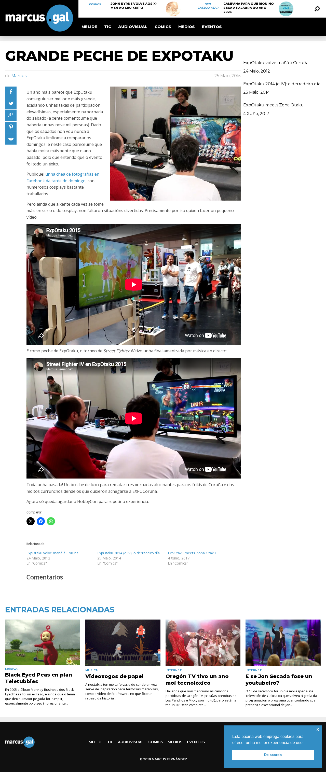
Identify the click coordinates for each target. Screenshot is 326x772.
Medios (186, 26)
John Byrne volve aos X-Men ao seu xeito (134, 6)
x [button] (317, 729)
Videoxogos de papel (114, 676)
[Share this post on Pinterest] (11, 127)
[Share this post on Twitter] (11, 103)
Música (11, 668)
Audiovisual (132, 26)
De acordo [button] (273, 755)
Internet (174, 670)
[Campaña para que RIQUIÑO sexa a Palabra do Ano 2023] (286, 9)
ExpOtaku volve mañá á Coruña (52, 553)
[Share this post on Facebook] (11, 92)
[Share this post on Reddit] (11, 139)
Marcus (18, 75)
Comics (95, 4)
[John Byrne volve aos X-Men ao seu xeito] (173, 9)
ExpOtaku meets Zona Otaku (192, 553)
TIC (107, 26)
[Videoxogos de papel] (122, 643)
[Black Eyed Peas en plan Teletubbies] (42, 642)
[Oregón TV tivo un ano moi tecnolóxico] (203, 643)
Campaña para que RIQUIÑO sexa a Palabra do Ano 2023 (248, 8)
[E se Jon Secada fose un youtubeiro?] (283, 643)
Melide (89, 26)
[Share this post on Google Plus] (11, 115)
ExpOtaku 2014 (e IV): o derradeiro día (128, 553)
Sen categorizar (207, 5)
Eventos (212, 26)
